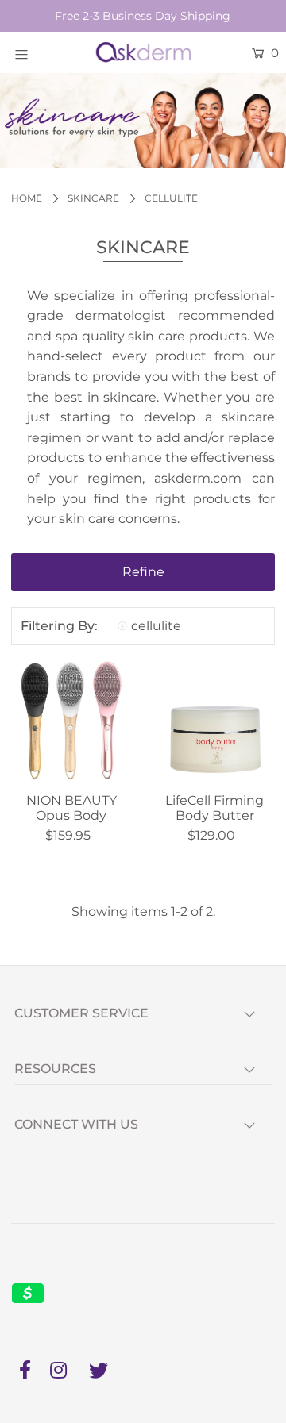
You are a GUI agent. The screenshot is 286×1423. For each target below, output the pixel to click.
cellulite (156, 625)
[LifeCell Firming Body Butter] (215, 721)
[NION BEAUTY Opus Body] (71, 721)
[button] (142, 572)
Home (26, 198)
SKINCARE (93, 198)
